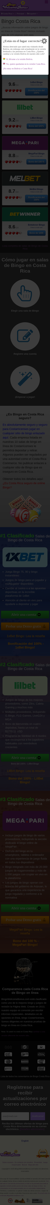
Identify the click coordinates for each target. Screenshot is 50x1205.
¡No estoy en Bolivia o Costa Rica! (17, 68)
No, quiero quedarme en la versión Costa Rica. (25, 64)
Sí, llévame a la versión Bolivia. (19, 59)
